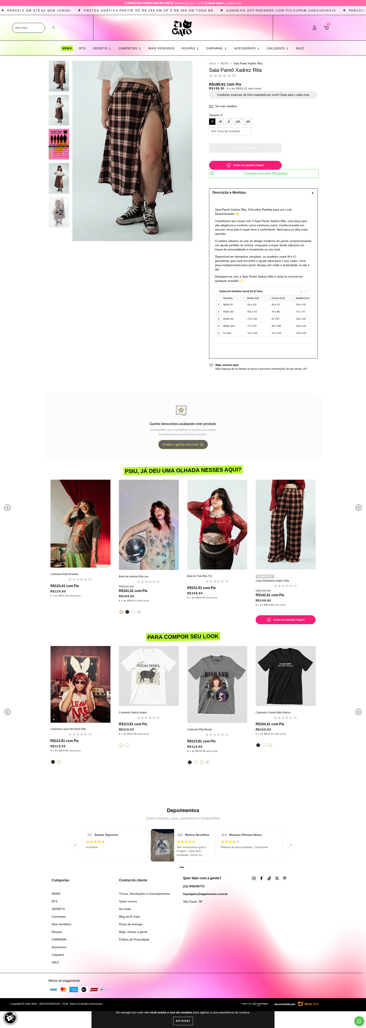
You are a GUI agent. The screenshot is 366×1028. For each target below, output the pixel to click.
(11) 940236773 (193, 886)
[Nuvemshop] (254, 1005)
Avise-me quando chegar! (248, 165)
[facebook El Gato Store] (262, 878)
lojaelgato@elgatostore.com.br (205, 894)
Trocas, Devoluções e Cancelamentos (144, 893)
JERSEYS (100, 48)
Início (212, 63)
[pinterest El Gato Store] (284, 878)
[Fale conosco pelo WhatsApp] (359, 1021)
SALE (300, 48)
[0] (326, 29)
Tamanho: (216, 115)
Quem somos (128, 901)
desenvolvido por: (285, 1004)
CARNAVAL (215, 48)
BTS (82, 48)
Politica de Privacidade (134, 939)
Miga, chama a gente (133, 932)
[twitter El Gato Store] (277, 878)
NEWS (67, 48)
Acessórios (245, 48)
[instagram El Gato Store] (254, 878)
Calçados (276, 48)
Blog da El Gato (129, 916)
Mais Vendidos (161, 48)
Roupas (189, 48)
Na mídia (125, 909)
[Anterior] (75, 845)
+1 (138, 612)
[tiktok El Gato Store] (270, 878)
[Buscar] (53, 27)
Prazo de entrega (130, 924)
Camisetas (128, 48)
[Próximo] (290, 845)
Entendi (183, 1021)
